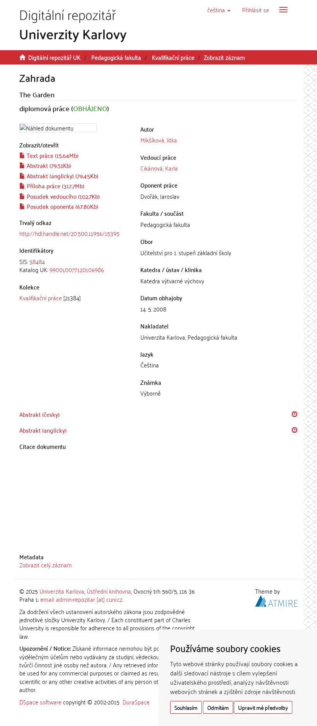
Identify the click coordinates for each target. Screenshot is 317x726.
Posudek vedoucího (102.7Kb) (62, 196)
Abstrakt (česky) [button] (39, 414)
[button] (218, 9)
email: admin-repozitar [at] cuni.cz (81, 599)
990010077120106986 (76, 269)
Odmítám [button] (218, 707)
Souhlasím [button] (186, 707)
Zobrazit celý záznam (45, 564)
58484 (37, 261)
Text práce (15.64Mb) (51, 155)
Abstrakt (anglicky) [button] (42, 430)
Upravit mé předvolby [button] (263, 707)
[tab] (74, 265)
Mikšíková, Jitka (158, 139)
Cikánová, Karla (159, 167)
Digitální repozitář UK (54, 57)
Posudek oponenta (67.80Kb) (61, 206)
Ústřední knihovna (109, 591)
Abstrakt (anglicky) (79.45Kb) (61, 175)
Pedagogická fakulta (116, 57)
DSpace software (40, 701)
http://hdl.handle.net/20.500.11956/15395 (69, 233)
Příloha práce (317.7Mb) (54, 185)
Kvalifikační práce (173, 57)
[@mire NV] (276, 599)
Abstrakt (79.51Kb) (48, 165)
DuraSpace (136, 701)
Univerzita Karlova (61, 591)
